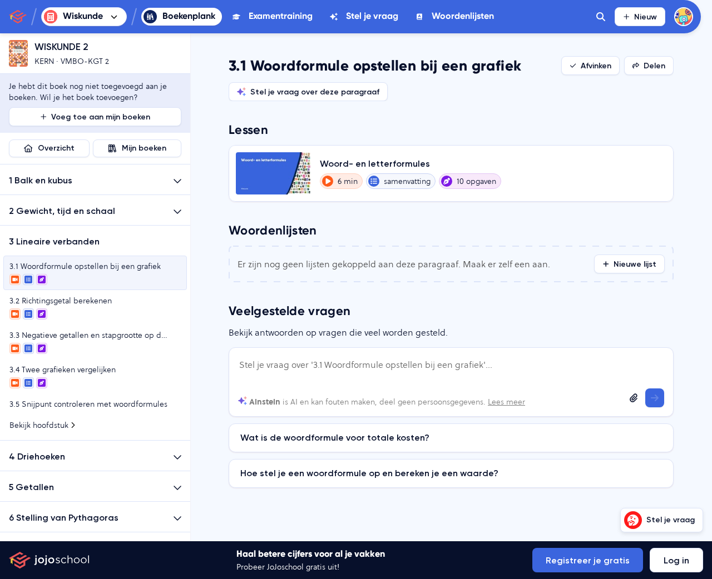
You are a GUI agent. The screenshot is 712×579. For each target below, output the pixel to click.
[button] (95, 179)
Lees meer (506, 401)
